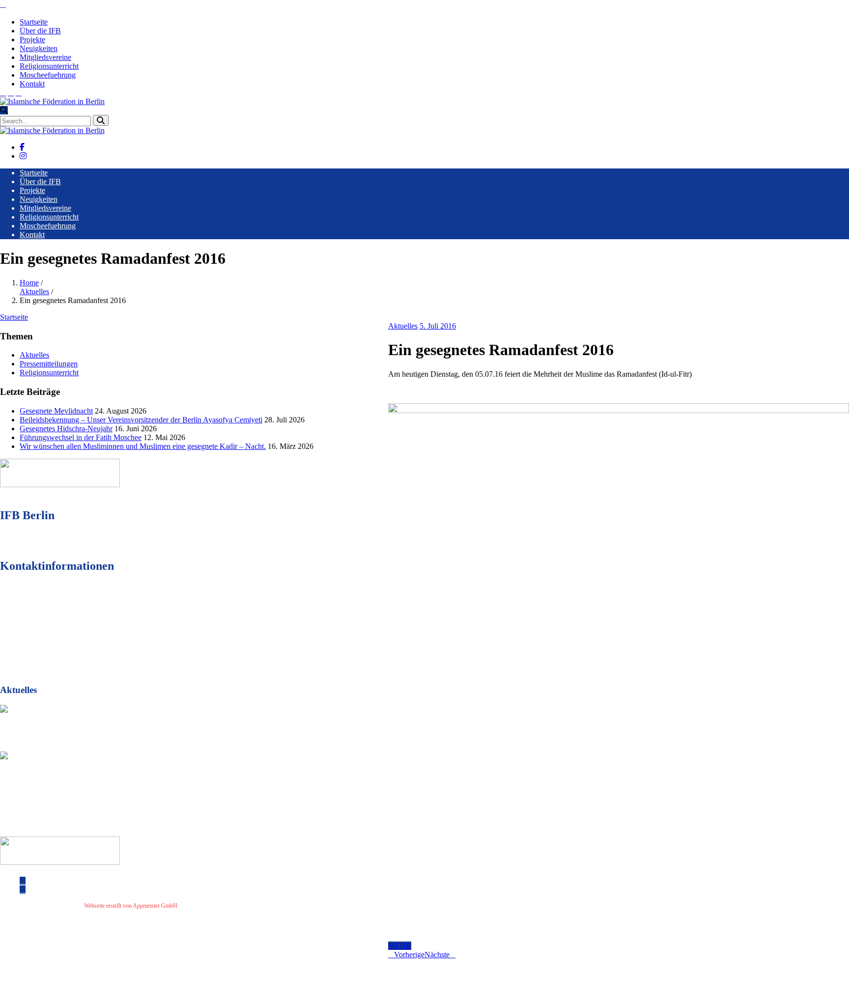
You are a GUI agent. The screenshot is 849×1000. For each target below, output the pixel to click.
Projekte (32, 39)
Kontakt (32, 84)
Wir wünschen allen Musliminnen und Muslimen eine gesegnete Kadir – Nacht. (143, 446)
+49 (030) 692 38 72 (59, 619)
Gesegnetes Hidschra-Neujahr (66, 428)
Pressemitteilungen (49, 364)
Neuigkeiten (38, 48)
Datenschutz (225, 905)
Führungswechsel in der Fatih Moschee (81, 437)
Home (29, 282)
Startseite (34, 22)
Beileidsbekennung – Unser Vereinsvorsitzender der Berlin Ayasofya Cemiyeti (141, 420)
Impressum (194, 905)
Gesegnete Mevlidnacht (56, 411)
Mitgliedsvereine (45, 57)
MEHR (399, 946)
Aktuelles (34, 291)
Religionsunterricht (49, 66)
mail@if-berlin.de (56, 637)
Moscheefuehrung (48, 75)
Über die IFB (40, 31)
